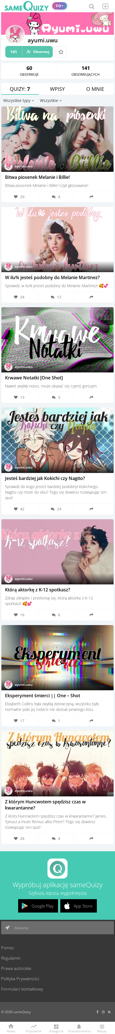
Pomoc (7, 947)
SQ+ (59, 5)
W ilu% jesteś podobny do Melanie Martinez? (52, 277)
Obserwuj (29, 51)
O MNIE (95, 89)
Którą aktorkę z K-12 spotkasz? (37, 590)
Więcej (101, 1031)
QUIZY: (20, 89)
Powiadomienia (79, 1031)
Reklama (21, 927)
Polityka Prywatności (20, 978)
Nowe (11, 1031)
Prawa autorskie (16, 968)
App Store (83, 906)
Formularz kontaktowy (22, 989)
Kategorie (56, 1031)
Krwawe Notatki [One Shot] (34, 378)
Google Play (43, 906)
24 (59, 508)
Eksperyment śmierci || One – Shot (42, 695)
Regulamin (11, 958)
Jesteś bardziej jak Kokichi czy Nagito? (45, 478)
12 (59, 296)
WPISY (57, 89)
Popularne (33, 1030)
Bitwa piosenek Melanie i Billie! (37, 177)
